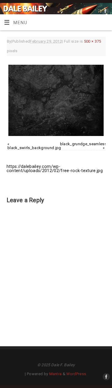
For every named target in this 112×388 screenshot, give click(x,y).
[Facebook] (104, 11)
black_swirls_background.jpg (34, 148)
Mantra (55, 374)
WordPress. (76, 374)
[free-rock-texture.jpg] (56, 100)
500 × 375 (92, 41)
